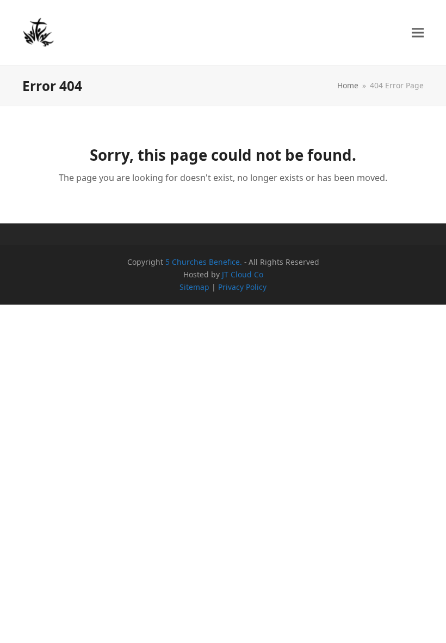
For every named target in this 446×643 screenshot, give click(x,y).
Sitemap (194, 287)
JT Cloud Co (242, 274)
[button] (418, 33)
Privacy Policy (242, 287)
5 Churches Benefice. (203, 262)
